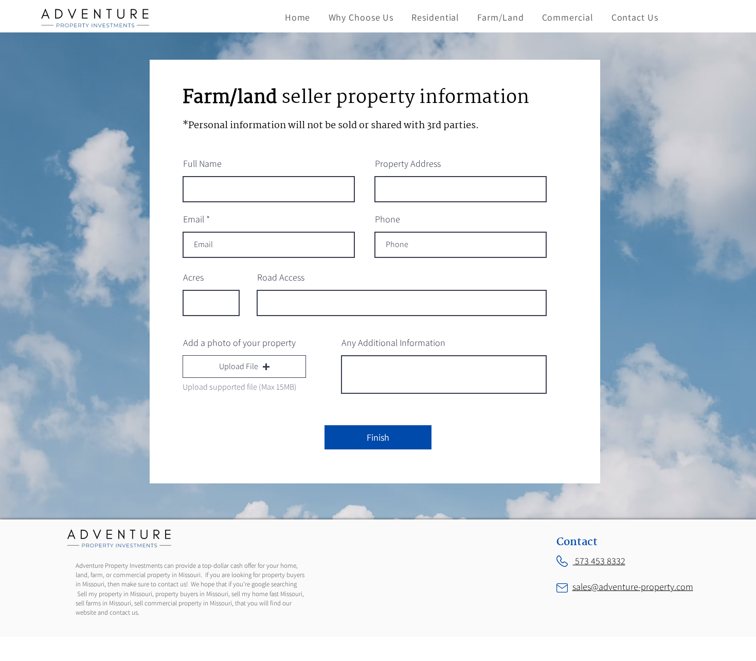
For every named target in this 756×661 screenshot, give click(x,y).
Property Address (408, 163)
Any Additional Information (393, 342)
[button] (244, 366)
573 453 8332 (599, 561)
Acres (193, 277)
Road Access (280, 277)
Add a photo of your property (239, 342)
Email (193, 219)
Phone (387, 219)
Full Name (202, 163)
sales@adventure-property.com (632, 587)
